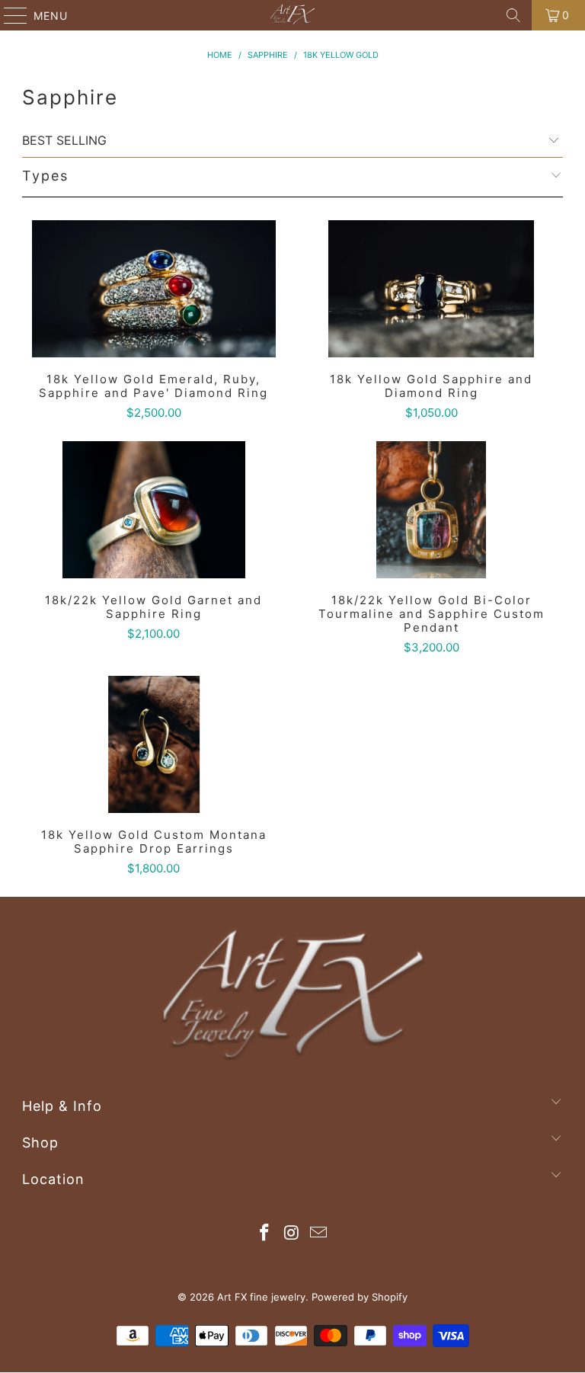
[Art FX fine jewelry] (292, 15)
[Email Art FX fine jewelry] (319, 1234)
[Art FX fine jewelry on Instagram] (291, 1234)
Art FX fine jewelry (261, 1297)
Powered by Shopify (360, 1297)
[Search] (513, 15)
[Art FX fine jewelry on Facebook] (264, 1234)
